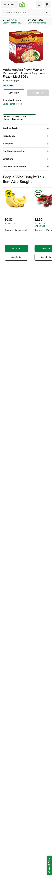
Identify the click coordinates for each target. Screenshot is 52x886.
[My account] (39, 4)
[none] (39, 4)
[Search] (47, 13)
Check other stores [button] (12, 103)
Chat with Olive (49, 865)
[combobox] (26, 12)
